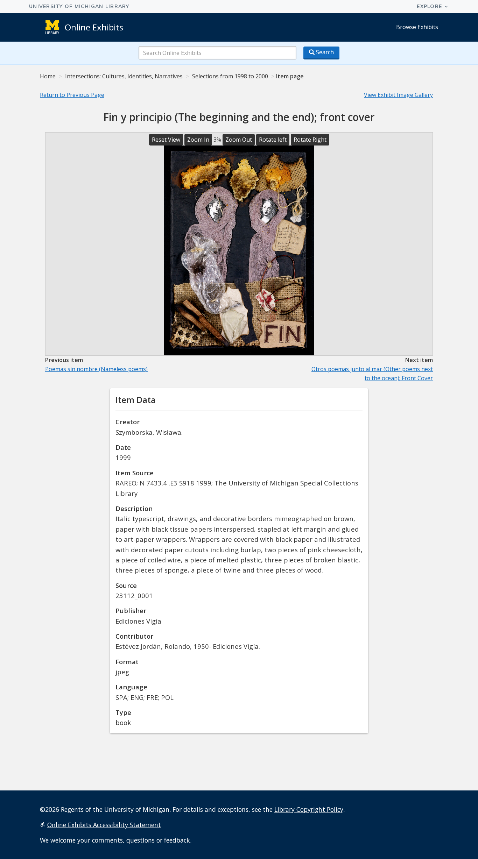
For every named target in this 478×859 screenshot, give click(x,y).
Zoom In (198, 139)
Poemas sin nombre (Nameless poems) (96, 369)
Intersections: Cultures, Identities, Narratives (124, 76)
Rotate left (273, 139)
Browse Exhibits (417, 27)
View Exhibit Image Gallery (398, 95)
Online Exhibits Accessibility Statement (104, 825)
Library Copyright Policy (308, 809)
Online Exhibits (94, 27)
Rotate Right (310, 139)
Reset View (166, 139)
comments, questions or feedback (141, 840)
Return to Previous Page (72, 95)
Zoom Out (238, 139)
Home (48, 76)
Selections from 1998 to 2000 (230, 76)
